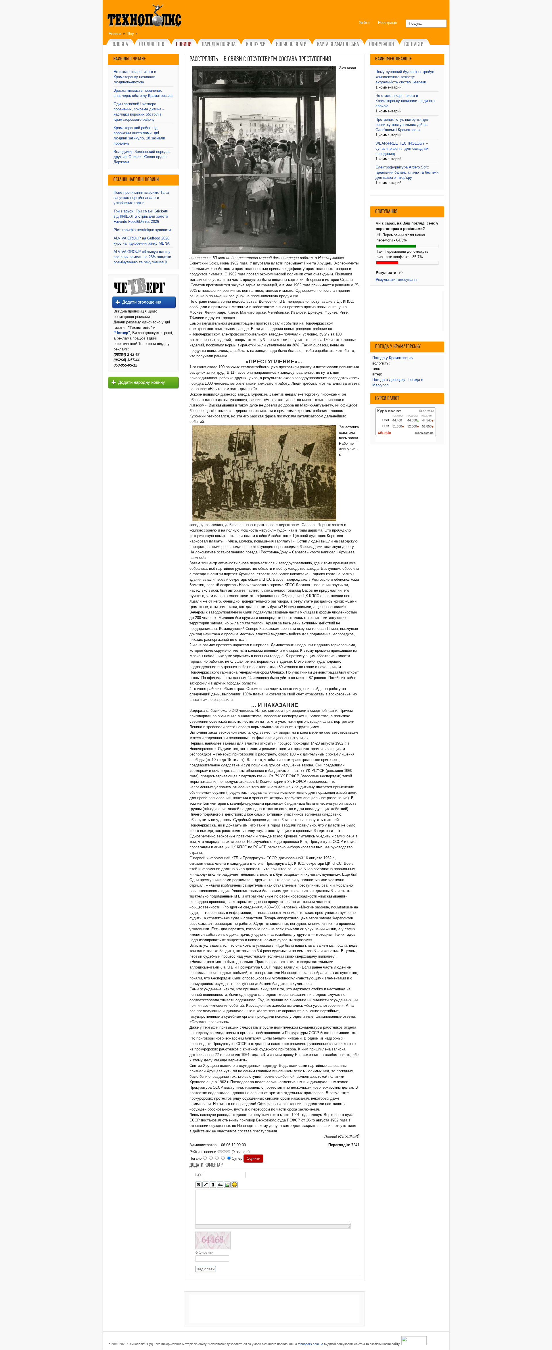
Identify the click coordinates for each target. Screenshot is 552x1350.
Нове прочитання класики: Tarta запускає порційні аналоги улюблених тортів (141, 197)
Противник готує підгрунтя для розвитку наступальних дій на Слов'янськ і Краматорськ (402, 124)
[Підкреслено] (213, 1185)
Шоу (130, 34)
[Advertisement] (274, 1309)
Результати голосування (397, 279)
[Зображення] (227, 1185)
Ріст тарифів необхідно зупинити (142, 230)
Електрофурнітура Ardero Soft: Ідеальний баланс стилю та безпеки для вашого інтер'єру (406, 172)
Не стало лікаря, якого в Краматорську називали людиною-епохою (135, 77)
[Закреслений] (220, 1185)
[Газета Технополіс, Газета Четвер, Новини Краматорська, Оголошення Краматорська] (145, 16)
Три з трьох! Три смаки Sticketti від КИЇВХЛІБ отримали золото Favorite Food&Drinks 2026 (141, 216)
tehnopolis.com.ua (310, 1344)
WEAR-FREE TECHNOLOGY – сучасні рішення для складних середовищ (402, 148)
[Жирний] (198, 1185)
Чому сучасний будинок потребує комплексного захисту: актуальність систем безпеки (404, 77)
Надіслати (205, 1269)
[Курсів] (205, 1185)
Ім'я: (199, 1175)
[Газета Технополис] (140, 294)
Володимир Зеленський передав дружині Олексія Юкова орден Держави (142, 156)
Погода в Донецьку (388, 379)
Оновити (206, 1252)
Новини (115, 34)
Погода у (392, 358)
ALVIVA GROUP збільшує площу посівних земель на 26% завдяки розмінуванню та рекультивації (142, 257)
